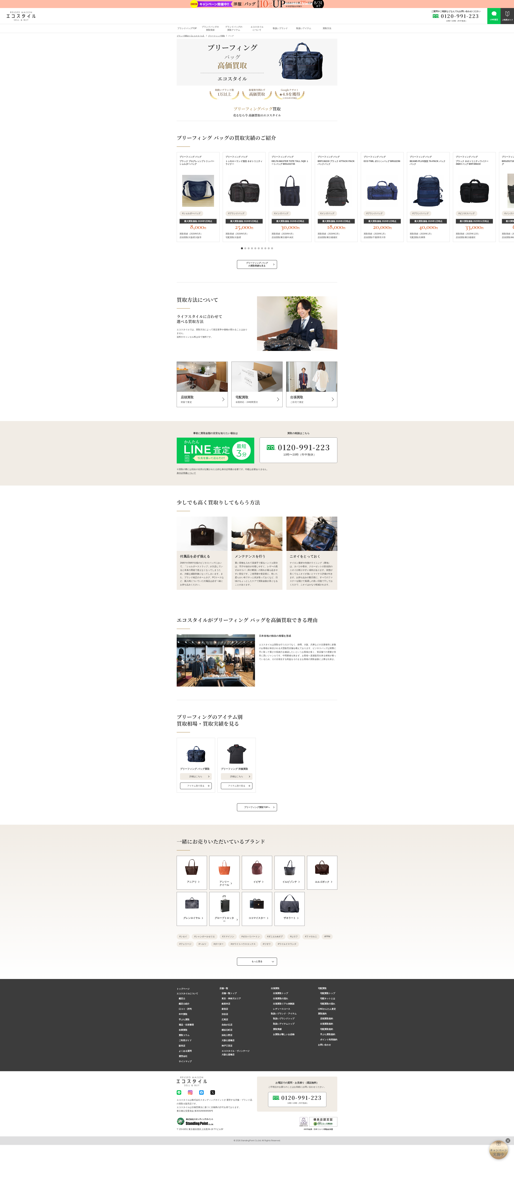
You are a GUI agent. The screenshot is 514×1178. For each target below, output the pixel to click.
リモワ (267, 944)
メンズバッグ (281, 213)
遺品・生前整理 (186, 1025)
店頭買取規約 (326, 1018)
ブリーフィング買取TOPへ (257, 807)
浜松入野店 (227, 1035)
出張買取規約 (326, 1024)
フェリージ (186, 944)
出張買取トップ (280, 993)
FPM (328, 936)
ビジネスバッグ (467, 213)
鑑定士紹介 (184, 1004)
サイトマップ (185, 1061)
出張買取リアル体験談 (283, 1004)
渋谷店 (225, 1014)
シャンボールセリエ (205, 936)
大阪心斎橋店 (228, 1040)
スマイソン (228, 936)
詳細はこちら (195, 776)
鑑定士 (182, 998)
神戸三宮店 (227, 1046)
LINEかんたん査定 (327, 1009)
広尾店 (225, 1019)
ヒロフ (294, 936)
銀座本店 (226, 1004)
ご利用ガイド (185, 1040)
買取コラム (184, 1035)
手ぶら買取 (184, 1019)
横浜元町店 (227, 1030)
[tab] (242, 248)
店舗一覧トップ (229, 993)
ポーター (219, 944)
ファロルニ (311, 936)
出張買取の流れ (280, 998)
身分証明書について (186, 473)
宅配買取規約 (326, 1029)
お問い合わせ (324, 1045)
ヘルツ (203, 944)
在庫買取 (183, 1030)
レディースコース (281, 1009)
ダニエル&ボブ (275, 936)
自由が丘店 (227, 1025)
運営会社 (183, 1056)
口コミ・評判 (185, 1009)
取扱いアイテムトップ (283, 1024)
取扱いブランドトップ (283, 1018)
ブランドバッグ (236, 213)
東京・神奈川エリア (231, 998)
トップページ (183, 989)
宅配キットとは (327, 998)
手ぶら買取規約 (327, 1034)
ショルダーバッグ (192, 213)
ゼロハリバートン (251, 936)
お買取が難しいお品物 (283, 1034)
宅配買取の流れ (327, 1004)
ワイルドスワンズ (287, 944)
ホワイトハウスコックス (244, 944)
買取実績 (277, 1029)
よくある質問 (185, 1051)
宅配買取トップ (327, 993)
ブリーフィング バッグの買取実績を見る (257, 264)
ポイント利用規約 (328, 1039)
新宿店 (225, 1009)
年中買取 (183, 1014)
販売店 (182, 1046)
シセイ (184, 936)
